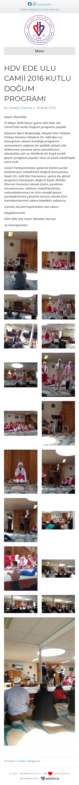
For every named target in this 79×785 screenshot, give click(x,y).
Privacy (54, 9)
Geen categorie (29, 761)
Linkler (24, 9)
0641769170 (44, 4)
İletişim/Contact (39, 9)
